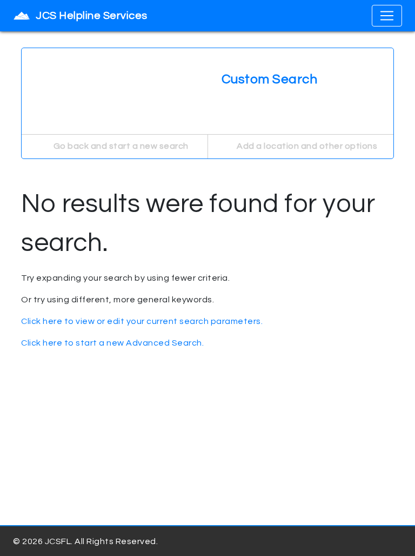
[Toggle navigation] (387, 16)
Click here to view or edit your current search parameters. (142, 321)
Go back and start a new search (120, 146)
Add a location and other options (306, 146)
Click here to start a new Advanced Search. (112, 343)
